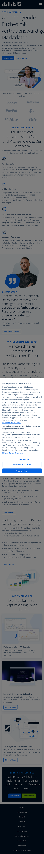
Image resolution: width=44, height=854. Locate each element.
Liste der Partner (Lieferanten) (13, 453)
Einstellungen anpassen (22, 464)
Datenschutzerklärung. (11, 423)
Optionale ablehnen (22, 459)
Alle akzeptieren (22, 471)
